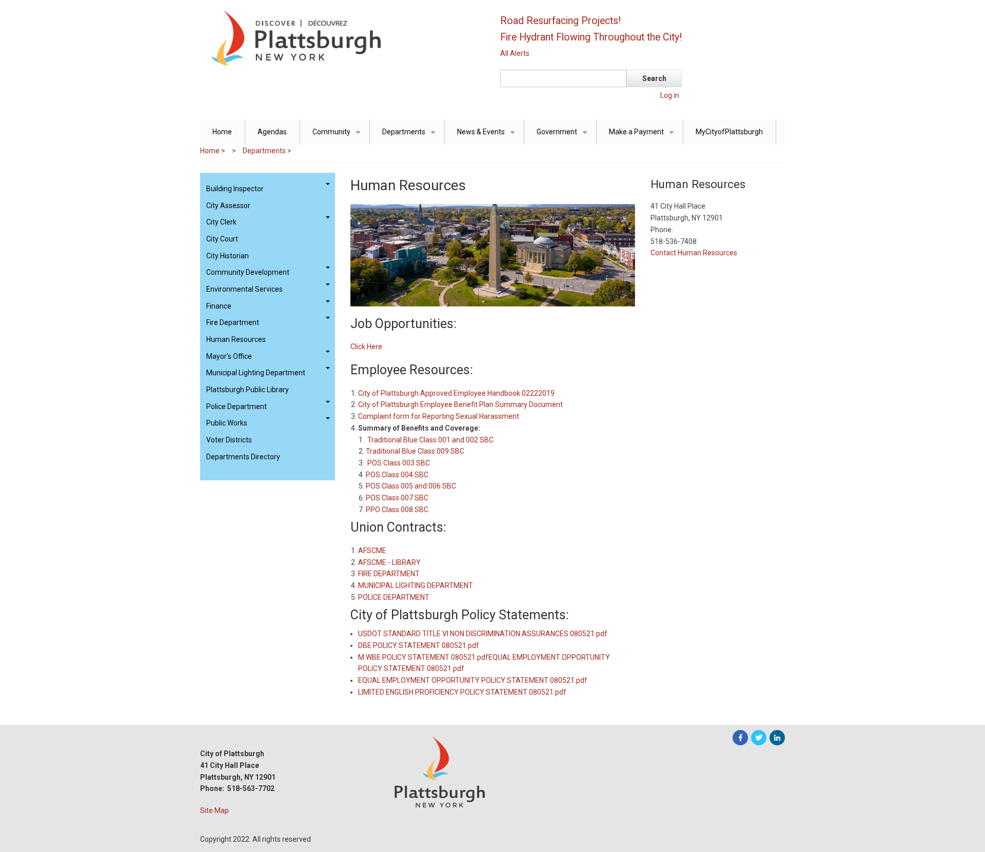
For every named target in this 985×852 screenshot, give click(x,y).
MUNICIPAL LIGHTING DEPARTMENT (415, 585)
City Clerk (221, 222)
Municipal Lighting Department (255, 373)
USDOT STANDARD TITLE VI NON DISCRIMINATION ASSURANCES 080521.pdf (482, 634)
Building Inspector (235, 189)
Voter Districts (229, 440)
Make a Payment (643, 136)
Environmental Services (244, 289)
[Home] (341, 37)
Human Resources (236, 339)
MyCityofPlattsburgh (729, 132)
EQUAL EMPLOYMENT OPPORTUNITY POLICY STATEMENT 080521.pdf (472, 680)
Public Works (226, 423)
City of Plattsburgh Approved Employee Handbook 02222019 (456, 393)
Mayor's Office (229, 356)
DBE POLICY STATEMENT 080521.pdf (418, 645)
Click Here (366, 346)
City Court (222, 239)
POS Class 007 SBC (397, 498)
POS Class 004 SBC (397, 475)
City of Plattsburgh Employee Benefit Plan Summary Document (460, 404)
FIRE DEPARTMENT (389, 574)
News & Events (488, 136)
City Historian (227, 256)
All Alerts (514, 53)
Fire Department (232, 322)
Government (564, 136)
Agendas (272, 132)
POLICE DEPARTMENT (393, 597)
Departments (410, 136)
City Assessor (228, 205)
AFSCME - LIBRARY (389, 562)
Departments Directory (243, 457)
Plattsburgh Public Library (247, 390)
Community (338, 136)
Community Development (247, 272)
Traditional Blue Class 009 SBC (415, 451)
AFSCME (372, 550)
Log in (669, 95)
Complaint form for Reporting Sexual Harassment (438, 416)
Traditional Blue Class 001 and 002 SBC (430, 440)
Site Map (214, 810)
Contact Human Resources (694, 253)
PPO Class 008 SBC (397, 509)
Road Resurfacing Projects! (560, 21)
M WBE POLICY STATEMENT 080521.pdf (423, 657)
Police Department (236, 406)
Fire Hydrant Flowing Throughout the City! (591, 37)
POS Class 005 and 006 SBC (411, 486)
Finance (218, 306)
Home (222, 132)
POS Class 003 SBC (398, 463)
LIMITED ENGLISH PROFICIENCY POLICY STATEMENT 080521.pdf (462, 692)
